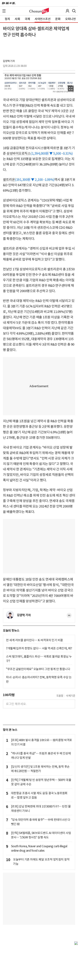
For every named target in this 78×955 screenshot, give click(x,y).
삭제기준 (70, 695)
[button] (4, 11)
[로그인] (67, 11)
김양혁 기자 (9, 61)
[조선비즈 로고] (39, 11)
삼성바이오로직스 (18, 153)
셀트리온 (9, 180)
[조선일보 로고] (8, 3)
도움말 (59, 695)
